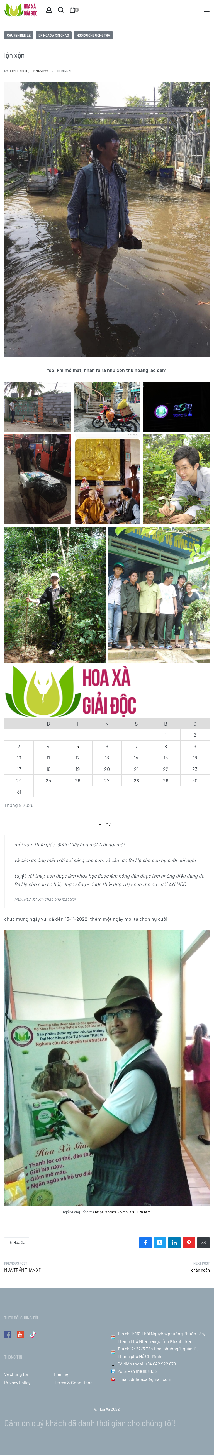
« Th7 (105, 824)
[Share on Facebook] (145, 1242)
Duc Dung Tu (18, 71)
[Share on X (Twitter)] (160, 1242)
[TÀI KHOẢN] (49, 10)
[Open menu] (207, 10)
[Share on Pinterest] (189, 1242)
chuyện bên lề (19, 35)
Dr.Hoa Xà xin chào (53, 35)
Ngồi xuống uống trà (93, 35)
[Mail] (203, 1242)
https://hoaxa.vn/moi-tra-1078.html (123, 1212)
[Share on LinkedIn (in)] (174, 1242)
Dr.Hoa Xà (16, 1242)
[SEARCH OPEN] (61, 10)
